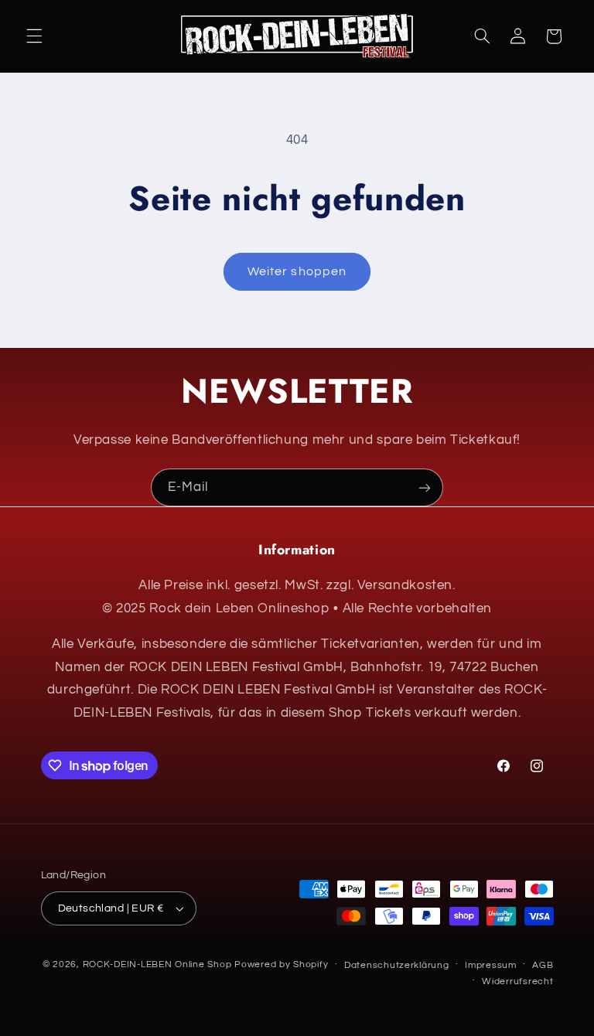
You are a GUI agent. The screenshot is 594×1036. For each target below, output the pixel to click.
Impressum (491, 965)
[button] (34, 36)
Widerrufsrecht (517, 981)
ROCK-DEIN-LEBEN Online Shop (157, 964)
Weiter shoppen (297, 271)
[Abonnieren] (424, 487)
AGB (542, 965)
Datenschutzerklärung (396, 965)
